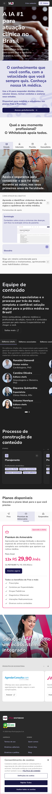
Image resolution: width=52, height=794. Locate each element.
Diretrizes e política (11, 752)
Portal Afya (32, 747)
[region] (26, 775)
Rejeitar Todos (26, 783)
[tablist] (26, 145)
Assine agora (13, 570)
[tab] (6, 145)
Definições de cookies (26, 776)
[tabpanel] (26, 209)
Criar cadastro (30, 3)
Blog (30, 752)
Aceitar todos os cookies (26, 789)
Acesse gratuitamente (24, 110)
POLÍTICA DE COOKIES (31, 771)
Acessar (9, 695)
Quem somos (33, 742)
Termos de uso (9, 742)
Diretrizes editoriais (11, 747)
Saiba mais (10, 330)
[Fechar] (48, 760)
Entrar (45, 3)
